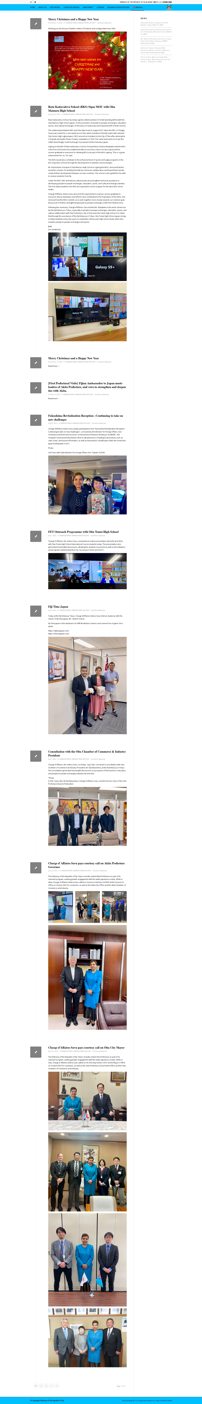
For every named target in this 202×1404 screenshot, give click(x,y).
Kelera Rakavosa (105, 23)
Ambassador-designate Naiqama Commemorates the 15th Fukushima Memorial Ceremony (156, 30)
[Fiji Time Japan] (35, 611)
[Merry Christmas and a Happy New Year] (35, 23)
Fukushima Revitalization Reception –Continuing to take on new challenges (85, 417)
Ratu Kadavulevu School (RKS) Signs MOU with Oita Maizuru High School (81, 109)
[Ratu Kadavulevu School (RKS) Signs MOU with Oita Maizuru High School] (35, 111)
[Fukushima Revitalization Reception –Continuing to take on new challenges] (35, 420)
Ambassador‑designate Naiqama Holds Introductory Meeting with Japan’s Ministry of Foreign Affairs (155, 50)
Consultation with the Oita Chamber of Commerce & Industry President (87, 753)
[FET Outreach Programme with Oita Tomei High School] (35, 536)
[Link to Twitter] (35, 2)
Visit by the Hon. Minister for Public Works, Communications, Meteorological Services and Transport (155, 59)
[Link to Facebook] (31, 2)
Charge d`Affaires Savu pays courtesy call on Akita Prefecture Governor (86, 865)
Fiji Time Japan (58, 606)
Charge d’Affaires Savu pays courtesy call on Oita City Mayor (86, 1047)
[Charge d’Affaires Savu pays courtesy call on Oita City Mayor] (35, 1052)
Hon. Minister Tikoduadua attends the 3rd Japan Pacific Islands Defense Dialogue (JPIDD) (156, 40)
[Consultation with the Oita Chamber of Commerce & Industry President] (35, 756)
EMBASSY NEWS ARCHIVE (86, 23)
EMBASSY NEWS (71, 23)
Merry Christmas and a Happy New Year (73, 19)
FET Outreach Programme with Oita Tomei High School (83, 532)
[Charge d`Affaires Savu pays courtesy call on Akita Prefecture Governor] (35, 867)
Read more (52, 366)
